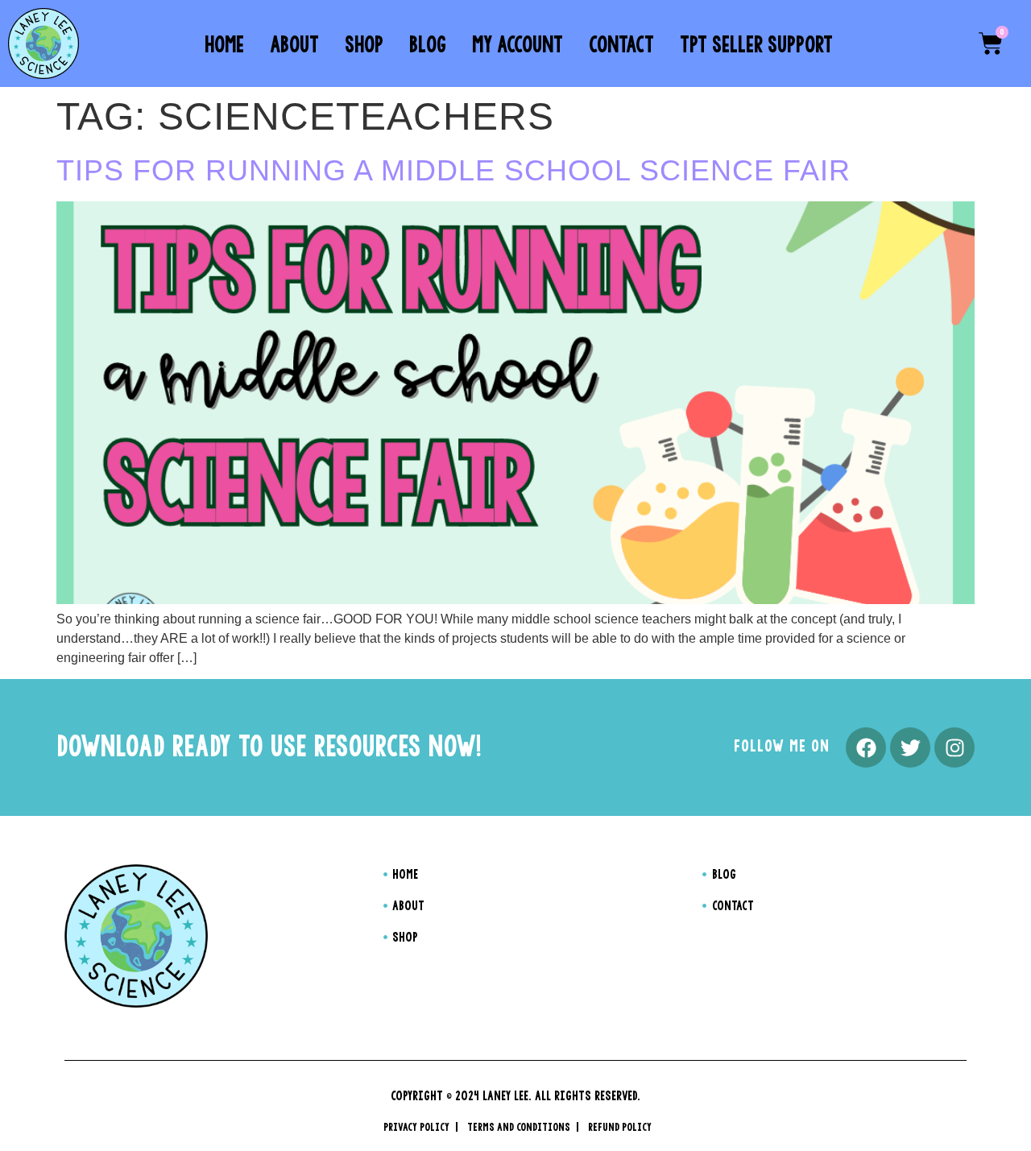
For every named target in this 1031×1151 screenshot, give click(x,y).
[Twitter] (910, 747)
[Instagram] (954, 747)
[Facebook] (866, 747)
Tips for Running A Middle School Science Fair (453, 170)
